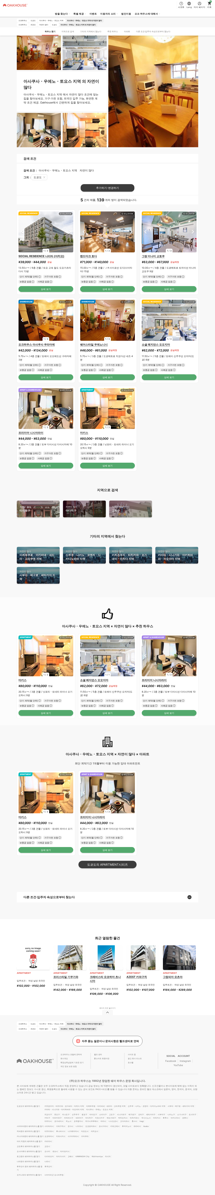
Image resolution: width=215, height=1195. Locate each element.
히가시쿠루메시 (91, 1121)
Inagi (142, 1121)
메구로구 (132, 1114)
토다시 (70, 1126)
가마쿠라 (85, 1136)
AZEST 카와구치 (136, 977)
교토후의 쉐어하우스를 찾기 (28, 1146)
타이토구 (25, 509)
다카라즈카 (49, 1156)
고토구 (117, 509)
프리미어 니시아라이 (30, 432)
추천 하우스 (112, 31)
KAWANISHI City (82, 1156)
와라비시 (137, 1126)
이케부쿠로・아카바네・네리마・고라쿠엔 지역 (36, 555)
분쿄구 (84, 1114)
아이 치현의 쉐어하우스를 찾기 (29, 1141)
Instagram (185, 1061)
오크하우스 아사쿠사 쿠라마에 (36, 344)
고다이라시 (124, 1121)
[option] (45, 232)
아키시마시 (175, 1118)
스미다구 (103, 1114)
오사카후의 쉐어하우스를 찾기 (29, 1151)
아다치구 (71, 509)
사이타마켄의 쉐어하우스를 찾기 (30, 1126)
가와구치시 (60, 1126)
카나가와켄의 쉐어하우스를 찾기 (30, 1136)
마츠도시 (85, 1131)
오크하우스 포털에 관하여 (71, 1054)
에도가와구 (111, 1118)
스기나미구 (181, 1114)
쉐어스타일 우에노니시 (94, 344)
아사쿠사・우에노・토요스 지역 (99, 1109)
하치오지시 (122, 1118)
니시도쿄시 (113, 1121)
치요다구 (48, 1114)
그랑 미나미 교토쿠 (153, 256)
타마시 (103, 1121)
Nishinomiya (97, 1156)
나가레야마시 (73, 1131)
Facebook (170, 1061)
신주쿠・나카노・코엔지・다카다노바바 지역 (83, 555)
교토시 (47, 1146)
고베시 (70, 1156)
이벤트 (93, 13)
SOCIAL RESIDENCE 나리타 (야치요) (41, 256)
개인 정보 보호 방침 (68, 1066)
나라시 (47, 1161)
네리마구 (79, 1118)
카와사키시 (60, 1136)
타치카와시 (134, 1118)
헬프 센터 (98, 1054)
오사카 (47, 1151)
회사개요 (64, 1058)
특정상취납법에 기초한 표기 (72, 1062)
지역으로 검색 (67, 31)
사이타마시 (49, 1126)
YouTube (178, 1065)
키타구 (47, 1118)
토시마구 (192, 1114)
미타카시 (156, 1118)
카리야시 (48, 1141)
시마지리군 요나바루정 (54, 1175)
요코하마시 (49, 1136)
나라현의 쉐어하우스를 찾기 (28, 1161)
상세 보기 (46, 289)
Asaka (145, 1126)
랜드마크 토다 (88, 256)
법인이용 (126, 13)
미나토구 (66, 1114)
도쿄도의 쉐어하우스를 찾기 (28, 1106)
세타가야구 (150, 1114)
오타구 (141, 1114)
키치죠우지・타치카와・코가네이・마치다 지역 (129, 555)
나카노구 (171, 1114)
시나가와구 (121, 1114)
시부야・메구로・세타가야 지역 (37, 575)
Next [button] (70, 232)
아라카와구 (57, 1118)
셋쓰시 (55, 1151)
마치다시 (48, 1121)
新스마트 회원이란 (101, 1058)
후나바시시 (60, 1131)
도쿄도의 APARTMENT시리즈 (107, 864)
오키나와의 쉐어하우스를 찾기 (29, 1175)
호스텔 (130, 1062)
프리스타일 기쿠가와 (65, 977)
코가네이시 (58, 1121)
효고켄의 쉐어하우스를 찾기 (28, 1156)
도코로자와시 (90, 1126)
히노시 (68, 1121)
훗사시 (134, 1121)
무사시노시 (146, 1118)
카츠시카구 (99, 1118)
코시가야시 (103, 1126)
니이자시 (79, 1126)
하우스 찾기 (50, 31)
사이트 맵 (132, 1054)
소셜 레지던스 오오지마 (156, 344)
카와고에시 (115, 1126)
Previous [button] (22, 232)
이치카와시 (49, 1131)
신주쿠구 (75, 1114)
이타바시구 (68, 1118)
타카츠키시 (65, 1151)
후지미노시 (126, 1126)
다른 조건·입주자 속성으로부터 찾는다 (153, 31)
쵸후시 (185, 1118)
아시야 (108, 1156)
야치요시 (94, 1131)
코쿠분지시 (78, 1121)
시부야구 (161, 1114)
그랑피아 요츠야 (172, 977)
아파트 (127, 31)
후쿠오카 (48, 1166)
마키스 (84, 432)
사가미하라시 (73, 1136)
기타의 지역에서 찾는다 (90, 31)
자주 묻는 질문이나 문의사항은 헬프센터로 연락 (110, 1041)
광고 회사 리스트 (135, 1058)
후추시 (165, 1118)
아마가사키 (60, 1156)
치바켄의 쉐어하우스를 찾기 (28, 1131)
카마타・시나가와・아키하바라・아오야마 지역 (175, 555)
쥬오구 (57, 1114)
